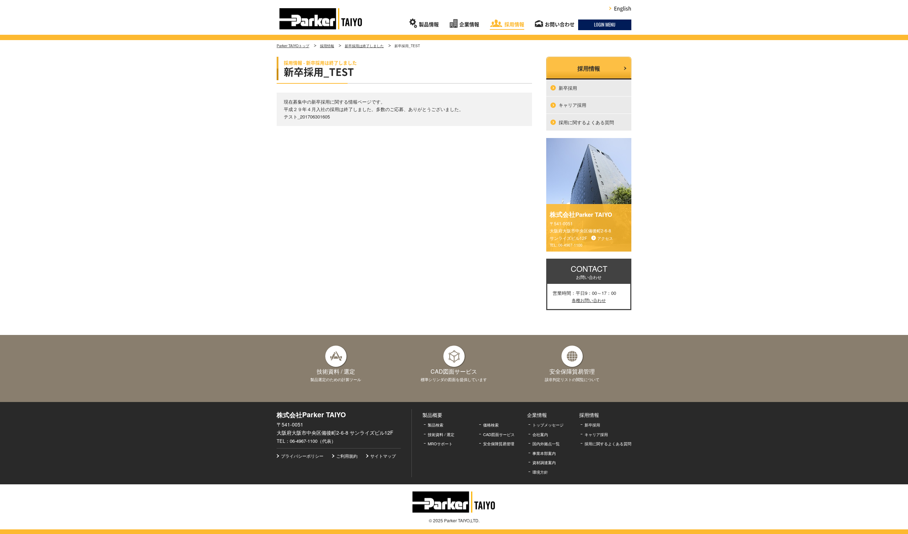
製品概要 (432, 414)
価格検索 (491, 425)
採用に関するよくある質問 (586, 122)
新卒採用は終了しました (364, 45)
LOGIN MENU (604, 24)
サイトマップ (383, 456)
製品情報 (429, 24)
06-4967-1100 (570, 245)
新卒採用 (568, 87)
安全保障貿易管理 (498, 443)
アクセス (605, 238)
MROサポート (440, 443)
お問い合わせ (560, 24)
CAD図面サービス (499, 434)
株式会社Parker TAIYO (321, 18)
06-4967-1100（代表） (313, 440)
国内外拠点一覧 (546, 443)
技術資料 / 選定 (441, 434)
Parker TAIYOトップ (293, 45)
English (622, 8)
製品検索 (435, 425)
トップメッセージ (548, 425)
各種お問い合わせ (589, 300)
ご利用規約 (347, 456)
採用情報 (514, 24)
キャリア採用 (572, 104)
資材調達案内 (544, 462)
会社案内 (540, 434)
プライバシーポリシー (302, 456)
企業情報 (469, 24)
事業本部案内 (544, 453)
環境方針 (540, 472)
